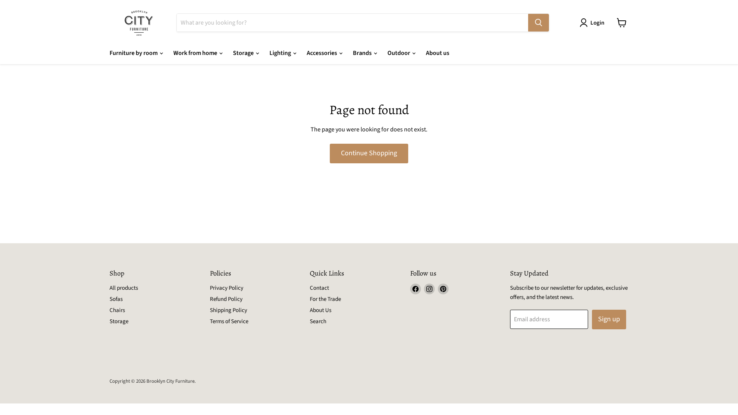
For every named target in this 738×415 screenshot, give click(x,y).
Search (318, 321)
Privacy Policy (226, 288)
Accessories (322, 53)
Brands (363, 53)
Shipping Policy (228, 310)
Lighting (280, 53)
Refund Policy (226, 299)
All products (124, 288)
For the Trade (325, 299)
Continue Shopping (369, 153)
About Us (320, 310)
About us (437, 53)
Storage (244, 53)
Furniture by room (134, 53)
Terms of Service (229, 321)
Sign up (609, 319)
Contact (319, 288)
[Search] (538, 23)
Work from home (195, 53)
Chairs (117, 310)
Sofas (116, 299)
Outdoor (399, 53)
